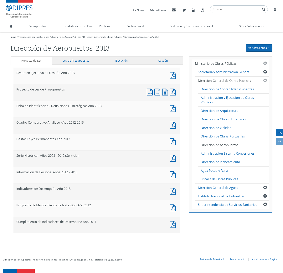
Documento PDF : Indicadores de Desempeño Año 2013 (174, 191)
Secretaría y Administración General (224, 72)
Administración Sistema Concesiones (228, 153)
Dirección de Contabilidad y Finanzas (227, 89)
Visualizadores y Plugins (264, 259)
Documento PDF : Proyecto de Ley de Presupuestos (174, 91)
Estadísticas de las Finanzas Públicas (86, 26)
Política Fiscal (135, 26)
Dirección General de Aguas (218, 188)
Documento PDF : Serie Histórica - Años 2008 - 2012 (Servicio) (174, 157)
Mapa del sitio (237, 259)
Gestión (163, 60)
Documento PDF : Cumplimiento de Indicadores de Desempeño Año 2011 (174, 224)
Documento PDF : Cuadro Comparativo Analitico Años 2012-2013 (174, 124)
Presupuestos (37, 26)
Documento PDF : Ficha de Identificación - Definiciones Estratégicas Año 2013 (174, 108)
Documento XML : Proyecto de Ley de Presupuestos (150, 91)
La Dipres (138, 10)
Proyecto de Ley (31, 60)
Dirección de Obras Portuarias (223, 136)
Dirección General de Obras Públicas (102, 37)
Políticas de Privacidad (212, 259)
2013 (156, 37)
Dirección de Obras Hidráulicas (223, 119)
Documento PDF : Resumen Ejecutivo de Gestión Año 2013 (174, 75)
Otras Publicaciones (251, 26)
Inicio (13, 37)
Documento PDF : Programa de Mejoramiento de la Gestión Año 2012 (174, 207)
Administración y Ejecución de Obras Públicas (227, 99)
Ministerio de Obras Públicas (66, 37)
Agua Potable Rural (215, 170)
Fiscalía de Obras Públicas (219, 179)
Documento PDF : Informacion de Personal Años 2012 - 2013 (174, 174)
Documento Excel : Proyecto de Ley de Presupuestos (166, 91)
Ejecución (121, 60)
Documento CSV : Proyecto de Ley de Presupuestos (158, 91)
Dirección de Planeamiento (220, 162)
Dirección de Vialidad (216, 128)
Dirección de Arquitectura (219, 111)
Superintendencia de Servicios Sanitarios (227, 205)
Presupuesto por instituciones (33, 37)
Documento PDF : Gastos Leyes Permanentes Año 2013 (174, 141)
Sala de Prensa (158, 10)
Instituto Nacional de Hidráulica (221, 196)
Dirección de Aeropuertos (138, 37)
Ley (76, 60)
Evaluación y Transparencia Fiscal (191, 26)
